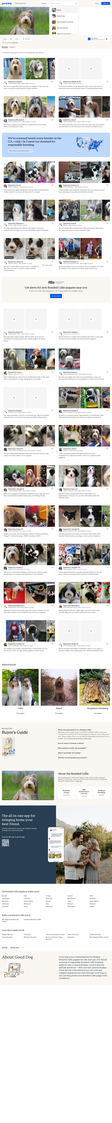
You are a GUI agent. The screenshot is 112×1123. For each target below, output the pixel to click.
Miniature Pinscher (30, 937)
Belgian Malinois (7, 934)
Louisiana (5, 906)
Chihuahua (27, 934)
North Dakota (93, 901)
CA (23, 947)
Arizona (70, 896)
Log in (97, 3)
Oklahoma (5, 904)
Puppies (12, 47)
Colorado (27, 898)
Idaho (91, 896)
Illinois (26, 906)
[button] (14, 68)
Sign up (105, 3)
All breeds (4, 947)
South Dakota (28, 901)
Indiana (91, 906)
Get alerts (57, 296)
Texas (69, 901)
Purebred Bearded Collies (32, 919)
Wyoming (49, 898)
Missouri (70, 904)
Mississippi (71, 906)
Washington (6, 898)
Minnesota (27, 904)
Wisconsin (49, 906)
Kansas (48, 901)
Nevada (4, 896)
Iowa (47, 904)
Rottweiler (71, 937)
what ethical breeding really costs (80, 738)
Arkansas (92, 904)
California (15, 42)
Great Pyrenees (7, 937)
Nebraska (5, 901)
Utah (25, 896)
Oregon (48, 896)
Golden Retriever (95, 934)
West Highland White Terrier (99, 937)
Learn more (79, 781)
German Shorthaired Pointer (55, 934)
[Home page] (7, 3)
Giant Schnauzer (73, 934)
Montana (92, 898)
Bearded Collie (14, 947)
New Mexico (72, 898)
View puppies (20, 713)
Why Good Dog (20, 3)
